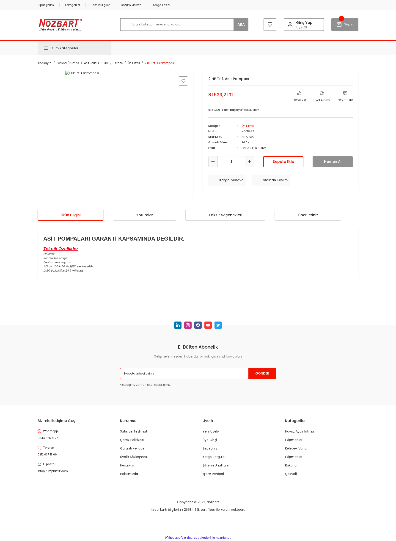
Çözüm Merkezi (131, 5)
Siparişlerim (46, 5)
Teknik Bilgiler (100, 5)
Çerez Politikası (132, 440)
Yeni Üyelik (211, 431)
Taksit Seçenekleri (225, 215)
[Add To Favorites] (183, 81)
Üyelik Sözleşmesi (134, 457)
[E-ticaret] (197, 538)
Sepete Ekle (283, 161)
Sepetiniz (210, 448)
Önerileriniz (308, 215)
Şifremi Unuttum (216, 465)
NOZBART (248, 131)
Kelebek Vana (296, 448)
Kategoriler (72, 5)
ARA (241, 24)
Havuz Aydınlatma (299, 431)
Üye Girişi (210, 440)
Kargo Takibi (161, 5)
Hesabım (127, 465)
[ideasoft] (174, 537)
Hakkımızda (129, 474)
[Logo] (60, 24)
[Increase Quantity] (249, 161)
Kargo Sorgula (214, 457)
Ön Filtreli (248, 126)
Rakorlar (291, 465)
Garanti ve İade (132, 448)
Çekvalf (291, 474)
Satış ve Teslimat (133, 431)
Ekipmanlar (293, 440)
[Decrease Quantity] (213, 161)
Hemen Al (332, 161)
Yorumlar (144, 215)
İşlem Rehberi (213, 474)
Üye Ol (301, 27)
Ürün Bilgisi (71, 215)
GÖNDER (262, 373)
